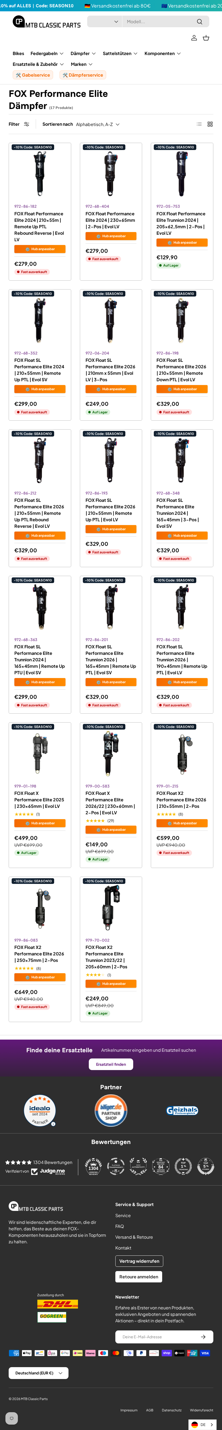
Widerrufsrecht (201, 1410)
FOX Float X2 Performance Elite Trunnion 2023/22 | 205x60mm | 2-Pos (106, 956)
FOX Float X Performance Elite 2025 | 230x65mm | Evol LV (39, 799)
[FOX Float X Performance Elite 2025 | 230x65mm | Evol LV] (40, 753)
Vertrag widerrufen (139, 1261)
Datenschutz (171, 1410)
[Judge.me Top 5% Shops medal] (205, 1166)
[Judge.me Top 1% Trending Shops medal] (183, 1166)
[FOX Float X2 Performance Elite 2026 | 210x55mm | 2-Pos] (182, 753)
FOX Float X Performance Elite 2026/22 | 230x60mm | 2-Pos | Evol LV (110, 802)
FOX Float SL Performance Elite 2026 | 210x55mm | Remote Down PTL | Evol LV (181, 369)
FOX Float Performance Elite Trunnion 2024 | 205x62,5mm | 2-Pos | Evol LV (180, 223)
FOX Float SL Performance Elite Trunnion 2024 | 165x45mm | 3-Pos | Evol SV (177, 513)
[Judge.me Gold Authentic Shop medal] (138, 1166)
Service (123, 1215)
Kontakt (123, 1248)
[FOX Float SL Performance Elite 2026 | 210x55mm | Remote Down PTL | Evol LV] (182, 320)
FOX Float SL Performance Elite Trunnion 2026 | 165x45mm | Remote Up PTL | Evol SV (111, 659)
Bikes (18, 53)
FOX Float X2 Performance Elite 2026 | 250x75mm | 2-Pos (39, 953)
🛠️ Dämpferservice (83, 75)
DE (203, 1424)
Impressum (129, 1410)
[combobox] (148, 21)
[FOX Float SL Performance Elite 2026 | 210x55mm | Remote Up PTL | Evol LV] (111, 460)
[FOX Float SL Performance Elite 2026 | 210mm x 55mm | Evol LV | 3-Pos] (111, 320)
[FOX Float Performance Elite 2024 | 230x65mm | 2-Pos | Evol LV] (111, 173)
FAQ (119, 1226)
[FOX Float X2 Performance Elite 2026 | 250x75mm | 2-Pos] (40, 907)
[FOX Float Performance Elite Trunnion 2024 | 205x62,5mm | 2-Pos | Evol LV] (182, 173)
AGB (149, 1410)
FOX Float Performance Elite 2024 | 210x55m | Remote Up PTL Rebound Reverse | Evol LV (39, 226)
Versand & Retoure (134, 1237)
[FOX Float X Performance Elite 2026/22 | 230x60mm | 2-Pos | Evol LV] (111, 753)
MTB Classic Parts (34, 1399)
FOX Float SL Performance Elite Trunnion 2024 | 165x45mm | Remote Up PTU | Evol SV (39, 659)
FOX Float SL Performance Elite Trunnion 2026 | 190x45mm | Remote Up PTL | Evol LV (181, 659)
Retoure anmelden (138, 1276)
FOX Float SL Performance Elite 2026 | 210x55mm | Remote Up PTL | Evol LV (110, 509)
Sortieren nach (58, 124)
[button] (206, 38)
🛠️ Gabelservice (33, 75)
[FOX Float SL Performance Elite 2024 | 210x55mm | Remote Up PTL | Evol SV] (40, 320)
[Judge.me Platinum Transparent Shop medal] (116, 1166)
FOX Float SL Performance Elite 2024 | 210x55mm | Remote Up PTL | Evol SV (39, 369)
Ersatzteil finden (111, 1064)
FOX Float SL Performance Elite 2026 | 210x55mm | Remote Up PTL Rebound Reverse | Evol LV (39, 513)
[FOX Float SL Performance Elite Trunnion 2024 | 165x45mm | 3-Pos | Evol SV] (182, 460)
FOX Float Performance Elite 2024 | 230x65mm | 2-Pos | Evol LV (110, 220)
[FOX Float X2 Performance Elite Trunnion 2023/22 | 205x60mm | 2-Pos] (111, 907)
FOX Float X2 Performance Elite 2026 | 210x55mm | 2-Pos (181, 799)
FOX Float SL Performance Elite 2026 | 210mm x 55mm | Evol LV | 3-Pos (110, 369)
